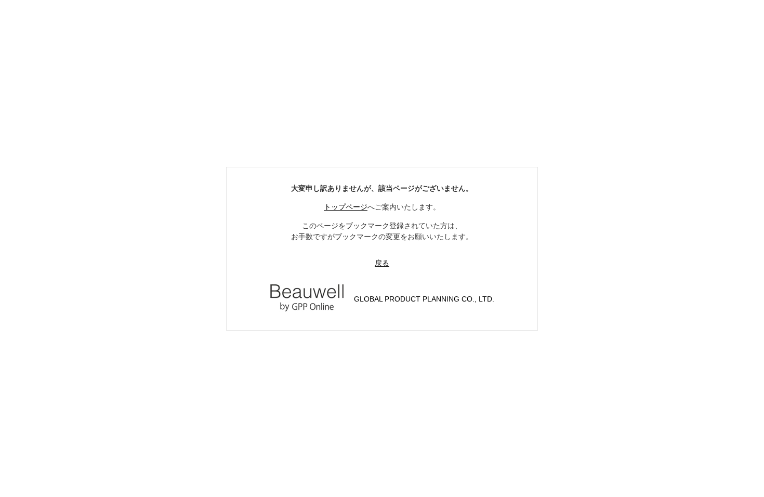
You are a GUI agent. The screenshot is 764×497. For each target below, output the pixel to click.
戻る (382, 263)
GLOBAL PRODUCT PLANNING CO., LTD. (424, 299)
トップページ (345, 207)
